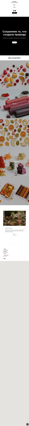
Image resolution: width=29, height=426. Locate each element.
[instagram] (13, 10)
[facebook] (15, 10)
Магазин (14, 4)
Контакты (14, 7)
